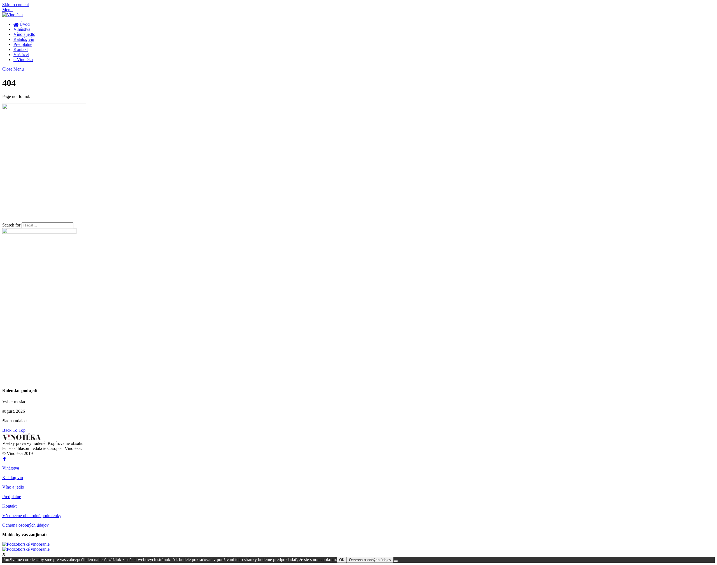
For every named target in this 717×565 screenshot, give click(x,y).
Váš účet (21, 54)
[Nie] (396, 561)
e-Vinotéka (23, 59)
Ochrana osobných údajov (25, 525)
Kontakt (20, 49)
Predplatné (22, 44)
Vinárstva (21, 29)
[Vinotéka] (12, 14)
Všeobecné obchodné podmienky (31, 515)
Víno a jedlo (24, 34)
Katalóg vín (23, 39)
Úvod (24, 24)
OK (341, 560)
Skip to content (15, 4)
